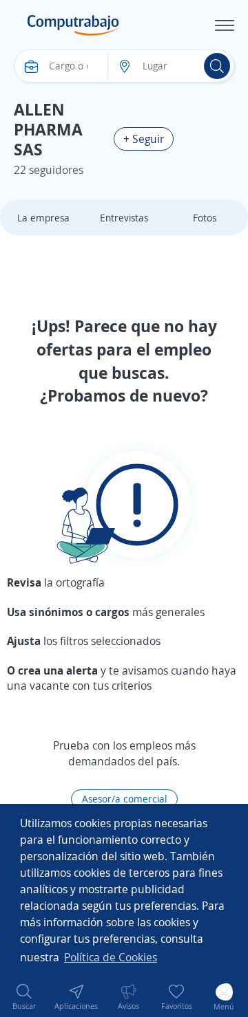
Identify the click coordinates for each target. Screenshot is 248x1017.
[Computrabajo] (73, 25)
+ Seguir (143, 138)
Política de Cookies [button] (110, 957)
